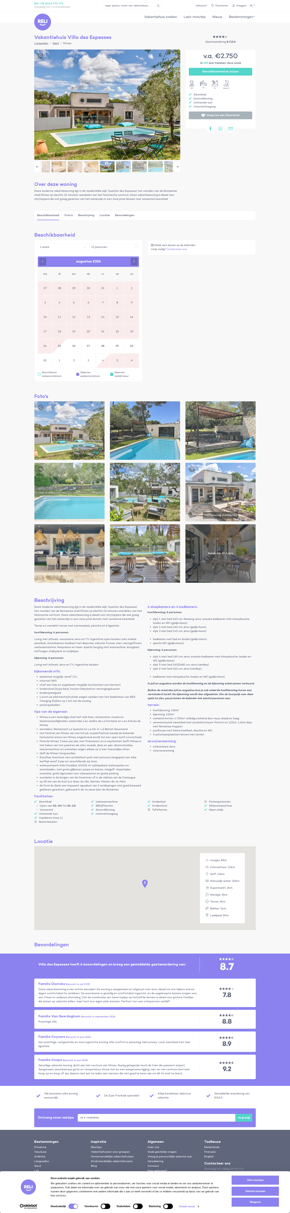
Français (210, 1152)
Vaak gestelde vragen (162, 1152)
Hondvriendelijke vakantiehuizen (112, 1157)
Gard (37, 1166)
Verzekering (155, 1161)
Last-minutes (195, 17)
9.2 (227, 1069)
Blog (94, 1166)
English (209, 1157)
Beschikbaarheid (48, 215)
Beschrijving (86, 215)
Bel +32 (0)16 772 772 (48, 3)
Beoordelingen (124, 215)
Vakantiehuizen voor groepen (110, 1152)
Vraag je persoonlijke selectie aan (170, 1157)
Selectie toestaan (255, 1191)
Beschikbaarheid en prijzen (220, 72)
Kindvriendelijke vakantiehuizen (112, 1161)
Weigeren (255, 1202)
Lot (36, 1171)
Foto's (69, 215)
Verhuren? (201, 5)
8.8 (227, 1021)
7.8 (227, 995)
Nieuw (217, 17)
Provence (40, 1147)
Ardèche (39, 1157)
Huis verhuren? (157, 1171)
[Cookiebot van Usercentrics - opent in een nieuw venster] (28, 1206)
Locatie (105, 215)
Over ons (153, 1147)
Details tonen (187, 1206)
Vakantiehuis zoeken (160, 17)
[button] (252, 6)
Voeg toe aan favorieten (223, 115)
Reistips (96, 1147)
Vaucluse (40, 1152)
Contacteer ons (176, 249)
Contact (153, 1166)
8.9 (227, 1044)
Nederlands (212, 1147)
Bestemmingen (241, 17)
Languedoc (41, 1161)
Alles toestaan (255, 1180)
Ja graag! (243, 1118)
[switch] (105, 1206)
